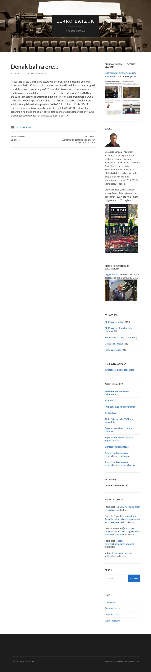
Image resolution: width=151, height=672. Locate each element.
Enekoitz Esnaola (37, 73)
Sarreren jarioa (112, 608)
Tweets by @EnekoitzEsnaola (119, 369)
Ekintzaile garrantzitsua (117, 446)
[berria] (113, 145)
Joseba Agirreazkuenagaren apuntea (119, 542)
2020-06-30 (17, 73)
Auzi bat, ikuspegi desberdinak (120, 406)
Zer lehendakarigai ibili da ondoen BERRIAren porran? (78, 139)
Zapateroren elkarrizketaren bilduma (119, 430)
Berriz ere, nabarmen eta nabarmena (117, 393)
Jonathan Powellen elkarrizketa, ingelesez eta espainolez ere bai (122, 519)
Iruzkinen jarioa (112, 614)
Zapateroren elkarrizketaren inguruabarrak (119, 439)
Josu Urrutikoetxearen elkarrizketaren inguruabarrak (120, 464)
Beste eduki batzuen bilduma (119, 337)
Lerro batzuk (75, 21)
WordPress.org (112, 620)
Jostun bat (110, 400)
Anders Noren (124, 661)
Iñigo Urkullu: (112, 274)
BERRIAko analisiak (115, 322)
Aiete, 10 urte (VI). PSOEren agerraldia (119, 420)
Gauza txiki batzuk (114, 343)
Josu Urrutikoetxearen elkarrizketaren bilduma (117, 454)
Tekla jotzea (110, 412)
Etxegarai (18, 138)
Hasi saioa (110, 602)
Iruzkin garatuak (23, 127)
